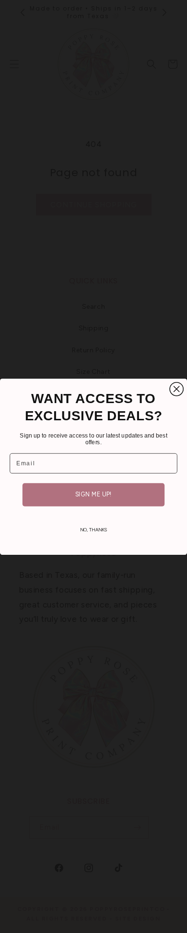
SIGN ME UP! (93, 494)
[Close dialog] (176, 388)
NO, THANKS (93, 529)
